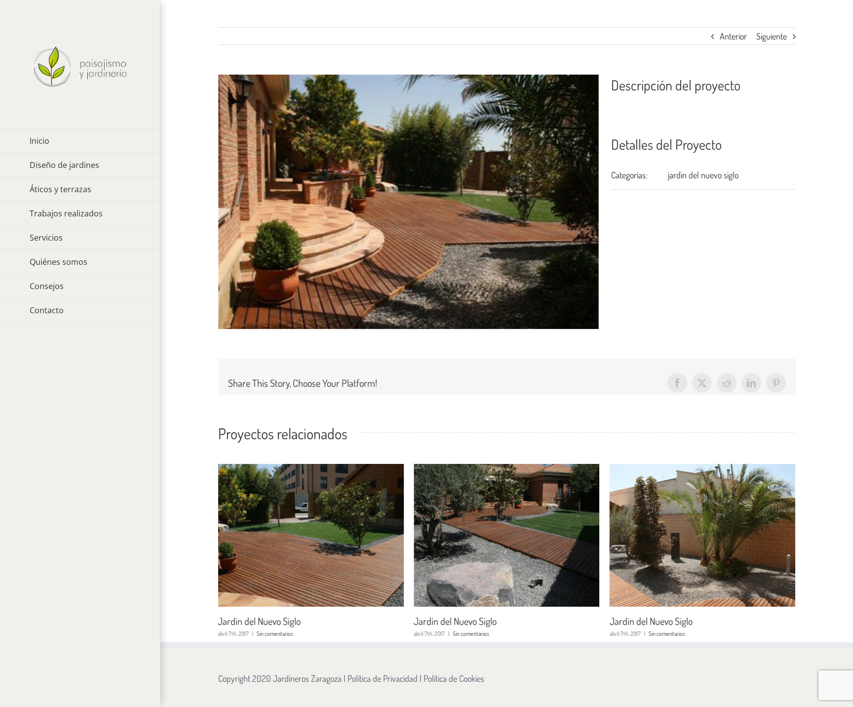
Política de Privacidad (383, 678)
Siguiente (771, 36)
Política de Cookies (454, 678)
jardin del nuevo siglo (703, 174)
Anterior (733, 36)
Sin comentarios (275, 633)
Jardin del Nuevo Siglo (259, 621)
